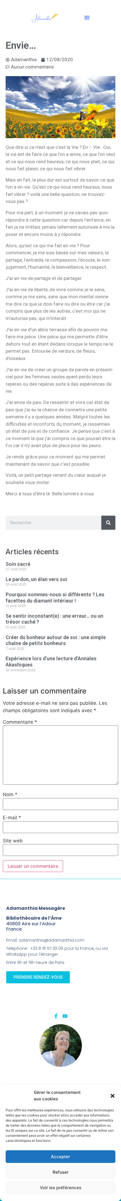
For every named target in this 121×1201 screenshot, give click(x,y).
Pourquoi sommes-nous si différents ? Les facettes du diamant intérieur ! (55, 597)
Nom (10, 794)
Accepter (60, 1156)
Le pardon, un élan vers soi (36, 579)
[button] (112, 1096)
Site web (13, 840)
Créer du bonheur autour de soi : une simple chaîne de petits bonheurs (56, 640)
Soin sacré (18, 564)
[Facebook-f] (56, 1016)
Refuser (61, 1172)
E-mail (12, 817)
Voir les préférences (60, 1187)
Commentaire (20, 722)
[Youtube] (65, 1016)
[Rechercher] (108, 523)
